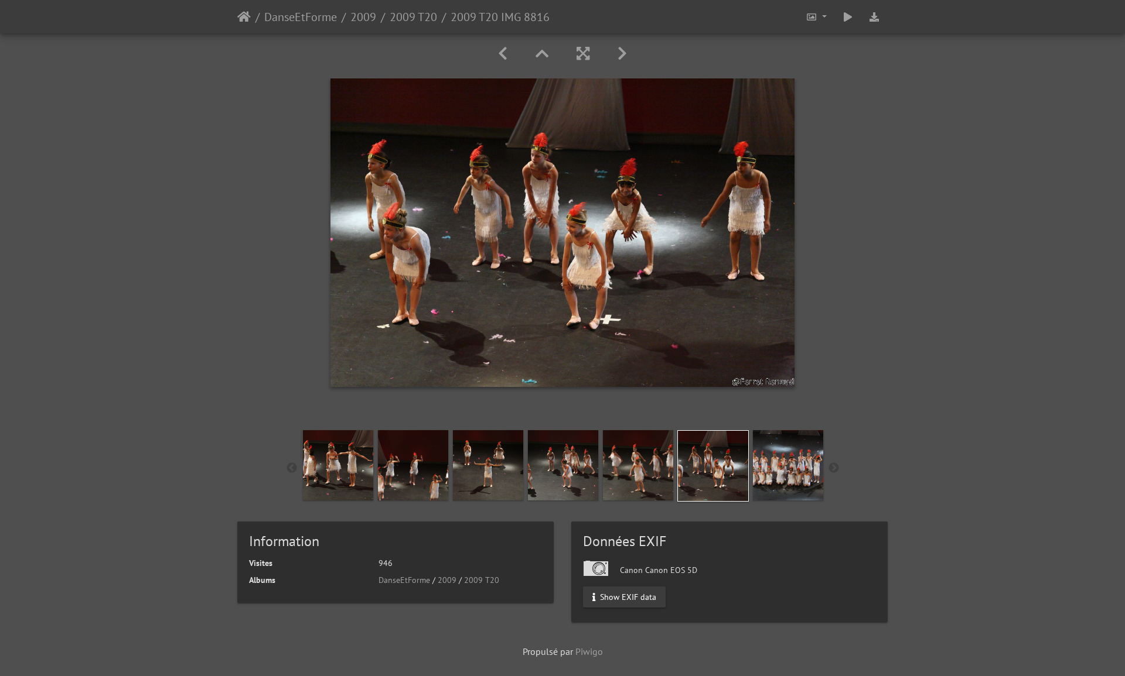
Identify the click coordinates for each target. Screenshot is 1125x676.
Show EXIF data (627, 597)
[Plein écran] (583, 53)
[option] (338, 465)
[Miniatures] (541, 53)
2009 (363, 17)
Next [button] (834, 468)
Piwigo (589, 651)
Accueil (244, 17)
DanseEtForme (300, 17)
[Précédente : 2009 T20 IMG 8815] (502, 53)
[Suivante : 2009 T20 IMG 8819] (622, 53)
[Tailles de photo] (816, 17)
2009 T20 (413, 17)
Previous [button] (292, 468)
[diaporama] (847, 17)
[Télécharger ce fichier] (874, 17)
